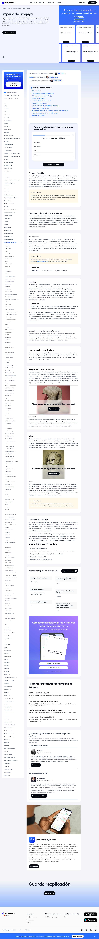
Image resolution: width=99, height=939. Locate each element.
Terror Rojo (6, 766)
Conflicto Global (8, 304)
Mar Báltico (7, 494)
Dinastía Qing (7, 345)
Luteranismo (7, 695)
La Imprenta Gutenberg (9, 680)
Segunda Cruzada (8, 754)
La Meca (6, 466)
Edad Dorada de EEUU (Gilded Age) (11, 180)
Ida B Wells (6, 627)
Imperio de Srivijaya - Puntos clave (41, 101)
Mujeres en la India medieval (10, 519)
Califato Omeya (8, 269)
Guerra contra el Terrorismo (10, 212)
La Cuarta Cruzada (8, 453)
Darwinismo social (8, 165)
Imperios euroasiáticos (9, 436)
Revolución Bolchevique (9, 736)
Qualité (31, 77)
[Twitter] (91, 930)
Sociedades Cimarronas (9, 593)
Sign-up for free (49, 893)
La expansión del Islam (9, 474)
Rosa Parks (6, 745)
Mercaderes (7, 497)
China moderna (8, 289)
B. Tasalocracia (37, 146)
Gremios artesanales (8, 377)
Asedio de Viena (7, 126)
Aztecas (6, 261)
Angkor (6, 251)
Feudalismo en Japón (9, 367)
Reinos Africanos (8, 552)
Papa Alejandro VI (8, 710)
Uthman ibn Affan (8, 621)
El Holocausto (7, 186)
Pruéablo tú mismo (9, 32)
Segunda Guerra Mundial (9, 757)
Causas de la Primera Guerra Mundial (12, 153)
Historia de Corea (8, 395)
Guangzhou (7, 383)
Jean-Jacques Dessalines (9, 448)
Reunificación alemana (9, 734)
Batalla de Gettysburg (8, 135)
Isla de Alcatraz (7, 650)
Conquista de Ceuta (8, 307)
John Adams (6, 662)
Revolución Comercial (9, 570)
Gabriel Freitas (54, 77)
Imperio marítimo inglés (9, 431)
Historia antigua (7, 230)
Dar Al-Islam (7, 327)
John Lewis (6, 665)
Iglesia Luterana (7, 630)
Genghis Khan (7, 370)
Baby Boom (6, 132)
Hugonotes (6, 624)
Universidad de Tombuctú (10, 616)
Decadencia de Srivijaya (38, 98)
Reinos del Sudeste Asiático (10, 557)
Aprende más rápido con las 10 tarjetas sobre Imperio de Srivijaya (50, 111)
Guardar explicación (13, 84)
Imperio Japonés (8, 410)
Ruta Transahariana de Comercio (11, 578)
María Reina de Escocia (9, 701)
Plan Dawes (6, 716)
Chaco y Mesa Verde (8, 284)
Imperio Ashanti (8, 403)
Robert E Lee (7, 739)
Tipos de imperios (8, 605)
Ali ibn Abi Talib (8, 248)
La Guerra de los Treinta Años (10, 677)
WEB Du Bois (7, 775)
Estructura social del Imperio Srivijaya (42, 96)
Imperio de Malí (8, 426)
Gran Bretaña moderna (9, 204)
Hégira (6, 398)
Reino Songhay (8, 547)
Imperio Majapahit (8, 415)
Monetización (7, 507)
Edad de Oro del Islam (9, 355)
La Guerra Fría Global (9, 459)
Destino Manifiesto (8, 168)
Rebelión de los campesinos (10, 542)
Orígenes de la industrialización (11, 524)
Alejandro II (6, 112)
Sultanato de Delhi (8, 595)
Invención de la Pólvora (9, 446)
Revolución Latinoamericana (10, 575)
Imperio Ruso (7, 642)
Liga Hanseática (8, 489)
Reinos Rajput (7, 555)
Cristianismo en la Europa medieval (11, 312)
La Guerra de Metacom (9, 464)
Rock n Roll (6, 742)
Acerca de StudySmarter (38, 115)
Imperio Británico (8, 405)
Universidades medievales (10, 618)
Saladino (6, 751)
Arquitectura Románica (9, 256)
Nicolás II (6, 704)
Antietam (6, 123)
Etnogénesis (7, 360)
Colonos (6, 159)
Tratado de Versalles (8, 769)
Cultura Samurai (8, 322)
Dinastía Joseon (8, 337)
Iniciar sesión (82, 3)
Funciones (49, 2)
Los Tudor (6, 692)
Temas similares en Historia (39, 103)
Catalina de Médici (8, 150)
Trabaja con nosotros (32, 917)
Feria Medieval (7, 362)
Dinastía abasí (7, 350)
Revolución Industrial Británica (10, 573)
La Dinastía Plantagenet (9, 456)
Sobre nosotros (30, 920)
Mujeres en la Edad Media (9, 517)
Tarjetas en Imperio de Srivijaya (40, 108)
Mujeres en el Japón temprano (10, 514)
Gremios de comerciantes (9, 380)
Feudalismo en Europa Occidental (11, 365)
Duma (5, 174)
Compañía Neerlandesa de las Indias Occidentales (11, 300)
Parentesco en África (8, 529)
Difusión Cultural (8, 332)
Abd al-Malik (7, 246)
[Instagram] (86, 930)
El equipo (29, 923)
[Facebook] (81, 930)
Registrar (92, 3)
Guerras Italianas (7, 218)
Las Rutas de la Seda (8, 484)
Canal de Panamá (8, 147)
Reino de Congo (8, 550)
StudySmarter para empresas (52, 917)
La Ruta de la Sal (8, 471)
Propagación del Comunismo (10, 540)
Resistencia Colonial (8, 562)
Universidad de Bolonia (9, 613)
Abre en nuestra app (53, 164)
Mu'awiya (7, 509)
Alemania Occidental (8, 117)
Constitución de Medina (9, 309)
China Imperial (7, 286)
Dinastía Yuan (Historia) (9, 347)
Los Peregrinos (7, 689)
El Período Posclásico (9, 357)
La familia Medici (8, 479)
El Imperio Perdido (37, 91)
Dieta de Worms (7, 171)
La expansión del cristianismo (10, 476)
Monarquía (7, 504)
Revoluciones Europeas (9, 565)
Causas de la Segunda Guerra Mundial (12, 156)
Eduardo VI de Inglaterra (9, 183)
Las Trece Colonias (8, 686)
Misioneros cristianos (9, 502)
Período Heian (7, 535)
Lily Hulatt (61, 73)
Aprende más (34, 866)
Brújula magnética (8, 263)
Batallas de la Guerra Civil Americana (12, 138)
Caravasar (7, 274)
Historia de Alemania (8, 233)
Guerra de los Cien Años (9, 388)
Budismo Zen (7, 266)
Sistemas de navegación (9, 585)
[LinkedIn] (95, 930)
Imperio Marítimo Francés (9, 418)
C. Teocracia (37, 151)
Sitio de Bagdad (8, 588)
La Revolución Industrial (9, 469)
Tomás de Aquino (8, 608)
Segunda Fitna (7, 583)
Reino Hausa (7, 545)
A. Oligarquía (37, 142)
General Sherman (8, 201)
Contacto (66, 917)
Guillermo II (6, 224)
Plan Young (6, 719)
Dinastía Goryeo (8, 334)
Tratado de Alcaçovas (9, 611)
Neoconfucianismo (8, 522)
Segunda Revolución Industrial (11, 760)
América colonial (7, 120)
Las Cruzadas (7, 683)
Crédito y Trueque (8, 317)
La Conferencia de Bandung (10, 451)
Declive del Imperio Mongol (10, 329)
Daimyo (6, 324)
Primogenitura (7, 537)
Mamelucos (7, 491)
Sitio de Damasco (8, 590)
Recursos (59, 2)
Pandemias (7, 527)
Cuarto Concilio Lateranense (10, 319)
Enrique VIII (6, 192)
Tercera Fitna (7, 603)
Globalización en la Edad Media (10, 375)
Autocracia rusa (7, 129)
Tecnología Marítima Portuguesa (11, 598)
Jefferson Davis (7, 656)
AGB (20, 930)
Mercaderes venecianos (9, 499)
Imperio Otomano (8, 639)
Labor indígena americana (10, 481)
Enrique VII (6, 189)
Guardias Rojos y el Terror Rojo (10, 385)
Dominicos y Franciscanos (9, 352)
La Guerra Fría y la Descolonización (11, 461)
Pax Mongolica (7, 532)
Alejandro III (6, 115)
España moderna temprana (10, 195)
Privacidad (27, 930)
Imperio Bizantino (8, 636)
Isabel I (5, 647)
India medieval (8, 443)
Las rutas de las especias (9, 486)
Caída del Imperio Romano (10, 279)
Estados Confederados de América (11, 198)
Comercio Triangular (8, 162)
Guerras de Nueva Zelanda (10, 393)
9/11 (5, 103)
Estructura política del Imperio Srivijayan (43, 93)
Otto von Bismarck (8, 707)
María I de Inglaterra (8, 698)
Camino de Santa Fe (8, 144)
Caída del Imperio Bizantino (10, 276)
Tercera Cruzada (7, 763)
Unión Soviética (7, 772)
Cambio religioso (8, 271)
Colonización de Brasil (9, 291)
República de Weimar (8, 731)
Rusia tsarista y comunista (10, 748)
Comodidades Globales (9, 296)
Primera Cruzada (7, 722)
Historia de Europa (8, 236)
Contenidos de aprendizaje (35, 2)
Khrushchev (6, 671)
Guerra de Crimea (8, 215)
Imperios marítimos (8, 438)
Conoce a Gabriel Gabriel (39, 796)
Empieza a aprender (68, 571)
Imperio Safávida (8, 423)
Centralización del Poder (9, 281)
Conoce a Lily (35, 765)
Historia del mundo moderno (10, 242)
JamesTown (6, 653)
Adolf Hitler (6, 109)
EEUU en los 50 (7, 177)
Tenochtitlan (7, 600)
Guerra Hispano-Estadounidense (11, 209)
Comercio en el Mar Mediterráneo (11, 294)
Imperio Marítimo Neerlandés (10, 421)
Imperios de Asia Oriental (9, 433)
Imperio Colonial (8, 408)
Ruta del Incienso (8, 580)
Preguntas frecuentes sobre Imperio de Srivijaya (45, 113)
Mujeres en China (8, 512)
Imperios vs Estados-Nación (10, 441)
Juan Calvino (7, 668)
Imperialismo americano (9, 633)
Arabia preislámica (8, 253)
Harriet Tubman (7, 227)
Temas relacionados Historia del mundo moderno (45, 106)
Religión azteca (8, 560)
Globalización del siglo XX (9, 372)
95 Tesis (5, 106)
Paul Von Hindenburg (8, 713)
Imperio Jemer (7, 413)
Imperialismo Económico (9, 400)
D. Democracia (37, 155)
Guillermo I (6, 221)
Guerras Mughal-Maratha (9, 390)
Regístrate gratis (79, 21)
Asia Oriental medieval (9, 258)
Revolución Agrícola (8, 567)
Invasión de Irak (7, 644)
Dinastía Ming (7, 339)
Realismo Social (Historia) (9, 725)
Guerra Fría (6, 207)
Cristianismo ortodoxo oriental (10, 314)
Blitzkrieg (6, 141)
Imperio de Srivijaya (8, 428)
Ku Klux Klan (7, 674)
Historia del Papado (8, 239)
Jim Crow (6, 659)
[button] (3, 57)
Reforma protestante (8, 728)
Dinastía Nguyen (8, 342)
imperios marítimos (42, 261)
